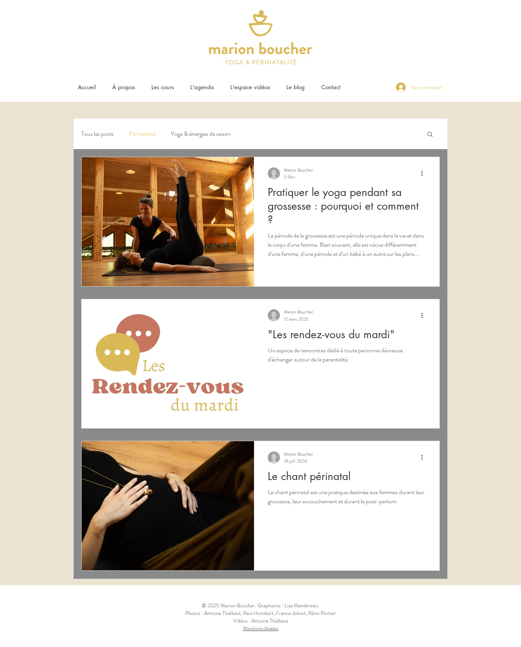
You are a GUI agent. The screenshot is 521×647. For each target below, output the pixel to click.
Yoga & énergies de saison (201, 134)
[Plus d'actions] (424, 173)
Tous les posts (97, 134)
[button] (162, 87)
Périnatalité (142, 134)
